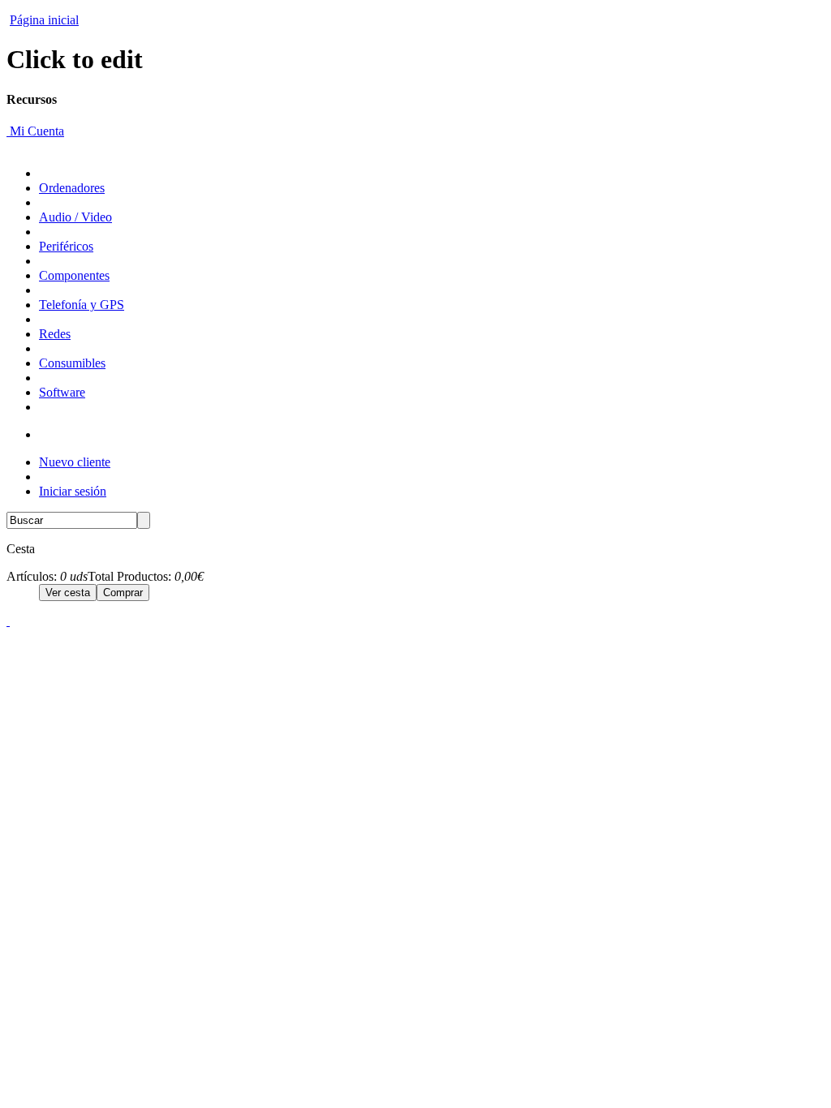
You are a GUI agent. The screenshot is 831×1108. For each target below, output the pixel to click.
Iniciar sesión (72, 491)
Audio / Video (75, 217)
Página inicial (44, 20)
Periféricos (66, 246)
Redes (55, 334)
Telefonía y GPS (81, 304)
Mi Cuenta (35, 131)
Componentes (74, 275)
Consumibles (72, 363)
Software (62, 392)
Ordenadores (72, 188)
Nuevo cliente (74, 462)
